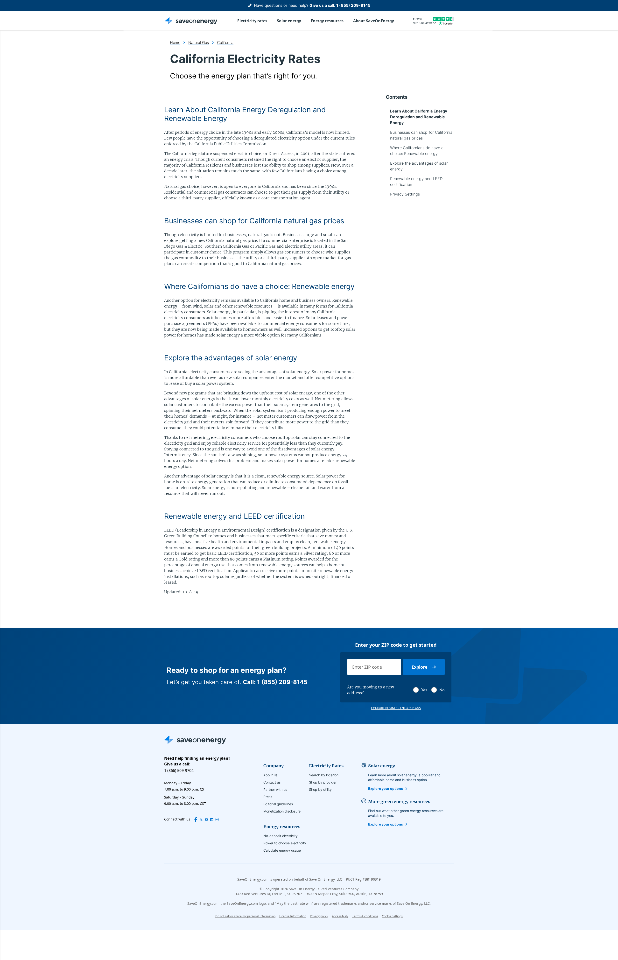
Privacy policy (319, 916)
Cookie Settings (392, 916)
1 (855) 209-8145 (353, 5)
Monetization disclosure (282, 811)
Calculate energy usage (282, 850)
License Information (292, 916)
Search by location (323, 775)
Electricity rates (252, 20)
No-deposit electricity (280, 836)
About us (270, 775)
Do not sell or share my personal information (245, 916)
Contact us (272, 782)
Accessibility (340, 916)
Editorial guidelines (278, 804)
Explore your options (385, 788)
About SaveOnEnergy (373, 20)
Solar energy (289, 20)
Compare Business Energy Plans (396, 708)
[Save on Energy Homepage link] (191, 20)
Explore (420, 667)
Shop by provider (323, 782)
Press (267, 797)
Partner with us (275, 789)
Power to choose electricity (284, 843)
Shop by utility (320, 789)
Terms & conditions (365, 916)
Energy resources (327, 20)
